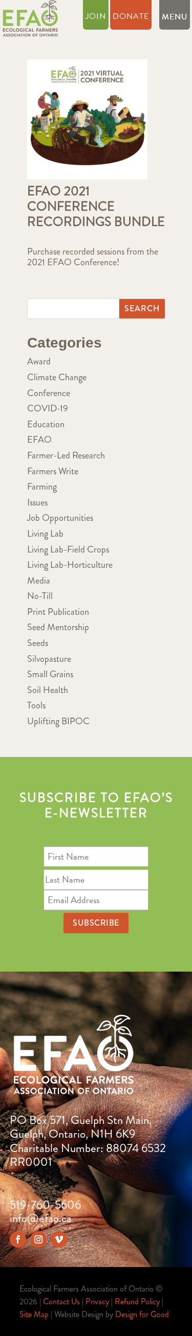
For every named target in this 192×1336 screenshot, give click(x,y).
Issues (37, 502)
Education (46, 424)
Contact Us (61, 1301)
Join (96, 17)
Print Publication (58, 611)
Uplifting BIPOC (58, 721)
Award (39, 361)
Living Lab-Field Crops (68, 549)
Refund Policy (137, 1301)
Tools (36, 705)
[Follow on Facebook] (18, 1239)
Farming (42, 486)
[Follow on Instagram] (38, 1239)
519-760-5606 (45, 1204)
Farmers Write (52, 471)
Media (38, 580)
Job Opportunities (60, 517)
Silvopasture (49, 658)
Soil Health (47, 690)
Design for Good (142, 1314)
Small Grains (50, 674)
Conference (48, 393)
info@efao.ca (41, 1218)
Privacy (97, 1301)
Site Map (34, 1314)
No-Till (40, 596)
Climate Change (57, 377)
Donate (131, 17)
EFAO (39, 439)
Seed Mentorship (58, 627)
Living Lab (45, 533)
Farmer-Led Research (66, 455)
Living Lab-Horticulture (70, 564)
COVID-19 (47, 408)
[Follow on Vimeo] (59, 1239)
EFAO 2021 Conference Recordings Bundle (96, 206)
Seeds (37, 643)
